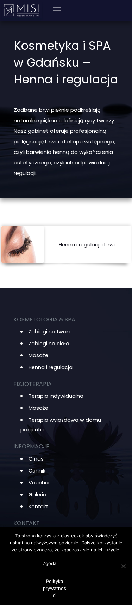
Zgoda (49, 563)
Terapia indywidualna (56, 396)
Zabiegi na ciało (49, 343)
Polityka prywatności (54, 588)
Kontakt (38, 506)
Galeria (37, 494)
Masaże (38, 355)
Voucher (39, 482)
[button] (87, 244)
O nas (36, 458)
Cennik (37, 470)
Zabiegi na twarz (50, 331)
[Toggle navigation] (57, 10)
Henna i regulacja (51, 367)
